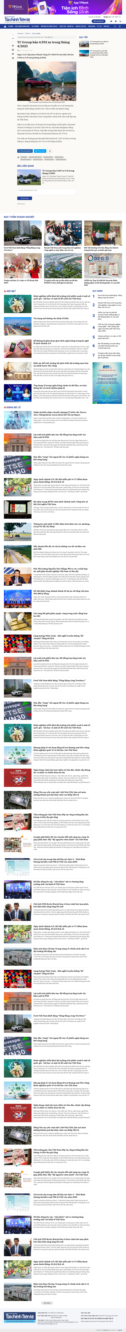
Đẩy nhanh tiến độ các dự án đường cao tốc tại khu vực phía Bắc (59, 547)
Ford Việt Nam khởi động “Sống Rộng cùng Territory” (22, 249)
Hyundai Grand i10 (26, 159)
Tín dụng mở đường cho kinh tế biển (51, 318)
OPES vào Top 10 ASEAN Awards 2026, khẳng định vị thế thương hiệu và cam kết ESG (102, 282)
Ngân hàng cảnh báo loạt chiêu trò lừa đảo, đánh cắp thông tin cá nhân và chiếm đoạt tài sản (61, 771)
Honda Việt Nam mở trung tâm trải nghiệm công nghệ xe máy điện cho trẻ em (62, 249)
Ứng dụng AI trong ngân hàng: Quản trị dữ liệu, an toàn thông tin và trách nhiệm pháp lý (60, 386)
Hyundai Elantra (49, 159)
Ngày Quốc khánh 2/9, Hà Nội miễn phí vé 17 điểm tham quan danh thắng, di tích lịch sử (60, 480)
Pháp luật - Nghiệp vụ (66, 26)
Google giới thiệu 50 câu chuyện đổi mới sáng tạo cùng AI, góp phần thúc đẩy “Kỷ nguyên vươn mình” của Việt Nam (61, 838)
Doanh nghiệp (36, 33)
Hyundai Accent (48, 157)
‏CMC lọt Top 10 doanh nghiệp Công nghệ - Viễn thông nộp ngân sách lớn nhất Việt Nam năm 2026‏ (109, 327)
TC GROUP (24, 157)
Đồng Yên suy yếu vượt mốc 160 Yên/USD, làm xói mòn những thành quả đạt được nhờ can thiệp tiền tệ (59, 793)
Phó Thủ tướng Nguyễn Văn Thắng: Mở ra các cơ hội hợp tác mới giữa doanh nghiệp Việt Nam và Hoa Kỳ (60, 570)
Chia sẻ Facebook (25, 151)
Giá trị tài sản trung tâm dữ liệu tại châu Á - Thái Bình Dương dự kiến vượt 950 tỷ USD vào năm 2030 (59, 860)
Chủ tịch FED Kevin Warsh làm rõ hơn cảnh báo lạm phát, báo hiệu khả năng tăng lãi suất (61, 905)
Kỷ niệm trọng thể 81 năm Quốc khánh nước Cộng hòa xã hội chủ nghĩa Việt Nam (60, 503)
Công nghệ (91, 26)
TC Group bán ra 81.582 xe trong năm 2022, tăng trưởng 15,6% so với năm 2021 (99, 54)
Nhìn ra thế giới (81, 26)
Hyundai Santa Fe (61, 159)
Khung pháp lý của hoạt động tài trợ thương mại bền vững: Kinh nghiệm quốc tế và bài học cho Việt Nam (61, 748)
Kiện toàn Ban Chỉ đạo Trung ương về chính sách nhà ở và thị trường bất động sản (61, 950)
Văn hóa (106, 26)
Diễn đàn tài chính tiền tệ (49, 26)
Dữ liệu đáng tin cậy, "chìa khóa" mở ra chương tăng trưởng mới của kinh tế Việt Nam (58, 882)
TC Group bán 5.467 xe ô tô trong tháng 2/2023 (58, 172)
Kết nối (99, 26)
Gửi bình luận (25, 198)
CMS (106, 1330)
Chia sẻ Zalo (41, 151)
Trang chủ (20, 33)
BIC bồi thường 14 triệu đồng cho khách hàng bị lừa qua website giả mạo (101, 249)
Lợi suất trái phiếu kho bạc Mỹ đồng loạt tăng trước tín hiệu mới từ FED (59, 435)
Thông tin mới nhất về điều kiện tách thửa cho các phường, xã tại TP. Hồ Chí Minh (61, 525)
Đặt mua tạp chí (99, 21)
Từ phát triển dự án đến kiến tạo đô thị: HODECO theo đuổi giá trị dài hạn (61, 281)
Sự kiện (10, 26)
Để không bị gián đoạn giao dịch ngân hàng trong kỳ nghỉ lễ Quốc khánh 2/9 (61, 342)
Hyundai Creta (59, 157)
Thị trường (35, 26)
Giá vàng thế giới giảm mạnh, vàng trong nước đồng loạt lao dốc (60, 614)
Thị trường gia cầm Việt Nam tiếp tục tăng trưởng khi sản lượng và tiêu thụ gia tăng (60, 815)
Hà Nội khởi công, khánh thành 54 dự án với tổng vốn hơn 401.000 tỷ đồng (61, 592)
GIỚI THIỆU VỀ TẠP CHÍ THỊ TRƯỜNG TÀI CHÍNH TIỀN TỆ (97, 1318)
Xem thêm (47, 1303)
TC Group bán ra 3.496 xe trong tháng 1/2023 (99, 43)
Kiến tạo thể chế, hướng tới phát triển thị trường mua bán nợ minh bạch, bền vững (60, 364)
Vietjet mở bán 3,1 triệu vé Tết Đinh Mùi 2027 (21, 281)
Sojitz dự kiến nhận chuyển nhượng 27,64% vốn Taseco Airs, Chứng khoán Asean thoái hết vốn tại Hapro (59, 413)
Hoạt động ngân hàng (22, 26)
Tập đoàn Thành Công (35, 157)
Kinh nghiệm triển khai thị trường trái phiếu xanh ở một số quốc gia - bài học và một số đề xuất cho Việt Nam (61, 297)
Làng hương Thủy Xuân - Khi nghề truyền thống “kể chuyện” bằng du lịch (58, 637)
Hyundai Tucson (37, 159)
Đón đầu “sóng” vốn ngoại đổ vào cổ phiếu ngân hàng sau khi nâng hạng (61, 458)
